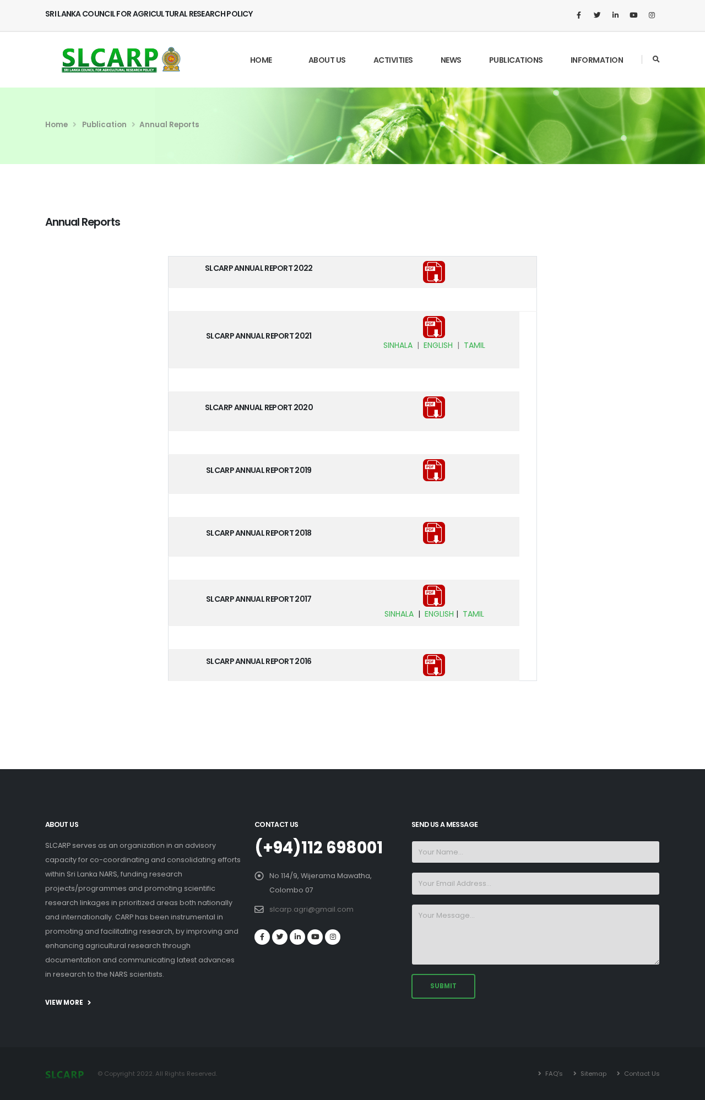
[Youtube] (633, 15)
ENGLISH (438, 345)
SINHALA (398, 345)
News (451, 60)
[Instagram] (651, 15)
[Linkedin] (615, 15)
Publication (103, 124)
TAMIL (474, 345)
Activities (393, 60)
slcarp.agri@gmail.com (311, 909)
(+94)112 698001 (318, 848)
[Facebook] (579, 15)
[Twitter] (597, 15)
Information (597, 60)
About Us (327, 60)
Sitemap (592, 1073)
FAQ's (553, 1073)
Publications (516, 60)
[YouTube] (315, 937)
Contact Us (641, 1073)
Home (261, 60)
